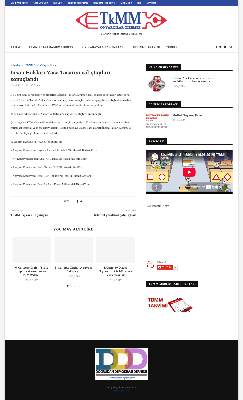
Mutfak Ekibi (19, 3)
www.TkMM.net (121, 390)
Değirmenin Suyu (104, 3)
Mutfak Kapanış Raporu (188, 115)
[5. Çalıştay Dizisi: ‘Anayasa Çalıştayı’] (73, 250)
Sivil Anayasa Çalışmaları (103, 46)
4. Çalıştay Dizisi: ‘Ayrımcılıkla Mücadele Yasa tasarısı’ (115, 271)
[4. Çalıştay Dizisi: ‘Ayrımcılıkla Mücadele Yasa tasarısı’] (115, 250)
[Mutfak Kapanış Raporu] (157, 121)
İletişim (151, 3)
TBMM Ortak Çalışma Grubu (50, 46)
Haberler (15, 65)
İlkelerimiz (40, 3)
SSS (139, 3)
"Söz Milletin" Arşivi (157, 205)
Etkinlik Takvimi (146, 46)
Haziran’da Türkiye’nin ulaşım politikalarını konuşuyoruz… (193, 79)
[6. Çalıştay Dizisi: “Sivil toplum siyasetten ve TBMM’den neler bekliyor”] (32, 250)
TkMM (15, 46)
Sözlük (58, 3)
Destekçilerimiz (77, 3)
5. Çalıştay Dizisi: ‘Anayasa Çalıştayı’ (73, 269)
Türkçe (171, 46)
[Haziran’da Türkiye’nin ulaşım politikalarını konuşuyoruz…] (157, 84)
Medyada (126, 3)
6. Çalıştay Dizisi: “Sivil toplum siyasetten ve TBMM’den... (31, 271)
